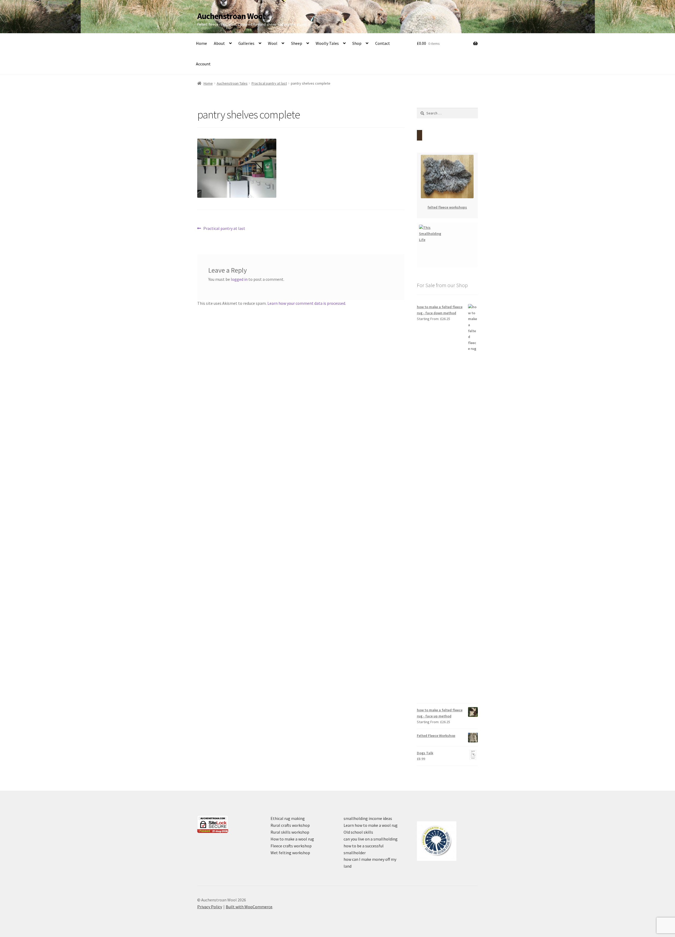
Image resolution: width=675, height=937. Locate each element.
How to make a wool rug (292, 839)
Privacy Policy (209, 906)
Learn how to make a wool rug (371, 825)
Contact (382, 43)
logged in (239, 279)
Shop (356, 43)
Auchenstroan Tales (232, 83)
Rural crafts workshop (290, 825)
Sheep (296, 43)
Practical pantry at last (269, 83)
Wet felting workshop (290, 852)
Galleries (246, 43)
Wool (272, 43)
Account (203, 63)
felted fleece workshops (447, 207)
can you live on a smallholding (371, 839)
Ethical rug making (288, 818)
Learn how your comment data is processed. (306, 303)
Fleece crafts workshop (291, 845)
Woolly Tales (327, 43)
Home (201, 43)
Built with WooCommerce (249, 906)
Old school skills (358, 832)
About (219, 43)
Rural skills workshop (290, 832)
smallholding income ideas (368, 818)
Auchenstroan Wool (231, 16)
